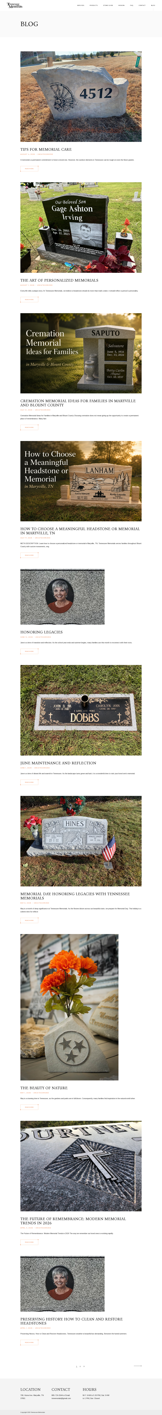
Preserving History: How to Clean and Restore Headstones (71, 1321)
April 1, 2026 (26, 1328)
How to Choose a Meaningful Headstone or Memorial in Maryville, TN (80, 530)
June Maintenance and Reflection (58, 763)
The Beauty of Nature (44, 1088)
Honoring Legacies (41, 632)
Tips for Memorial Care (46, 149)
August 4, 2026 (27, 154)
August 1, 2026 (27, 285)
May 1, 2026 (25, 1093)
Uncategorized (45, 154)
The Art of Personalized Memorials (59, 280)
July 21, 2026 (26, 410)
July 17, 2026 (26, 538)
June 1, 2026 (26, 768)
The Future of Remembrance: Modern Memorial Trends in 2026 (73, 1220)
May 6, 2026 (25, 903)
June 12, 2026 (26, 637)
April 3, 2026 (26, 1228)
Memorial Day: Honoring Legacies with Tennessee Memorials (75, 896)
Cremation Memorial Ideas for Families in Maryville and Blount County (78, 403)
